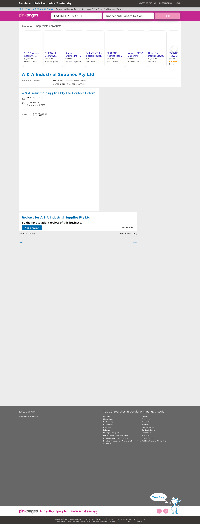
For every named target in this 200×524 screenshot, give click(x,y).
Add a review (32, 228)
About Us (59, 519)
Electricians (108, 419)
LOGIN (178, 3)
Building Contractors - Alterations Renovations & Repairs (122, 442)
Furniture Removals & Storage (115, 435)
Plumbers (146, 419)
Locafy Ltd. (123, 521)
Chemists (107, 427)
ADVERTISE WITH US (147, 3)
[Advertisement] (119, 107)
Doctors (106, 416)
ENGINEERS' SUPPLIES (28, 416)
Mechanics (146, 424)
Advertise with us (128, 519)
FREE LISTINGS (165, 3)
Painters (106, 430)
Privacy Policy (89, 519)
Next (135, 243)
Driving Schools (148, 430)
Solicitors (146, 435)
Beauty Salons (148, 427)
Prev (21, 243)
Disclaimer (101, 519)
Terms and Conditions (73, 519)
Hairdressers (108, 424)
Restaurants (108, 422)
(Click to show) (38, 98)
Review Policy (113, 519)
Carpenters (146, 433)
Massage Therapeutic (111, 433)
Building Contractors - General (115, 438)
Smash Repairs (148, 438)
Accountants (147, 422)
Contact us (141, 519)
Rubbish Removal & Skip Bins (154, 441)
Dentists (145, 416)
